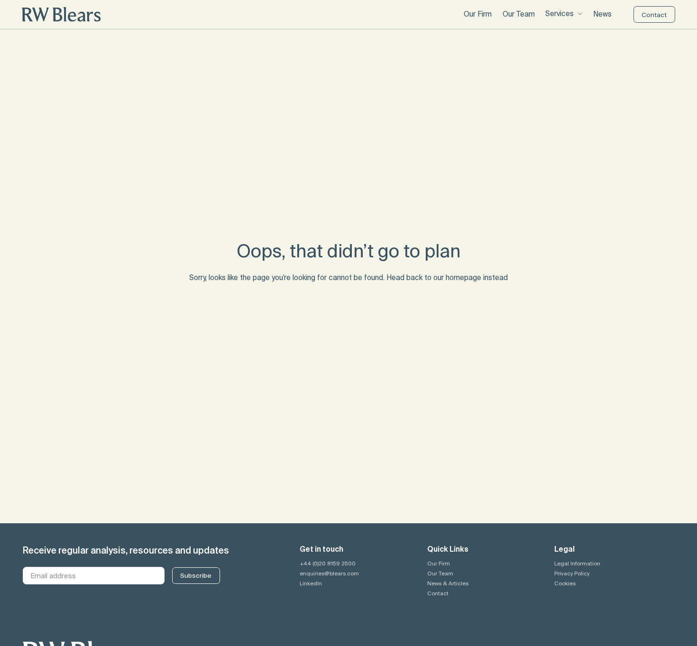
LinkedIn (311, 583)
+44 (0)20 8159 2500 (328, 563)
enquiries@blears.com (329, 573)
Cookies (565, 583)
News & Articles (447, 583)
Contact (438, 593)
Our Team (440, 573)
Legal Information (577, 563)
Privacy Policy (571, 573)
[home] (61, 14)
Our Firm (438, 563)
